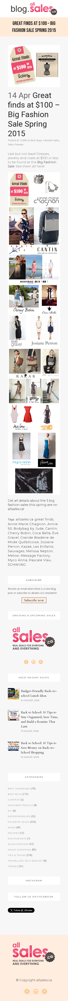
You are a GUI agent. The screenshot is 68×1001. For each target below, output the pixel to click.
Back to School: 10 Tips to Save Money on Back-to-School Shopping (38, 748)
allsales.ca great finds (35, 519)
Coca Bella (41, 533)
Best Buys (36, 140)
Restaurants (17, 838)
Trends (13, 866)
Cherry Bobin (19, 533)
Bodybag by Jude (29, 529)
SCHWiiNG (17, 565)
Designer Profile (20, 805)
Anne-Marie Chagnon (27, 524)
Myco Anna (17, 560)
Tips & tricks (17, 855)
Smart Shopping (19, 849)
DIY (10, 810)
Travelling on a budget (25, 860)
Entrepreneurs (19, 816)
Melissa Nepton (39, 551)
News (11, 827)
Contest (14, 799)
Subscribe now (34, 600)
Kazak (26, 547)
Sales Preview (15, 144)
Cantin (51, 529)
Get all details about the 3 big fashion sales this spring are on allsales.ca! (32, 505)
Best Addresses (19, 788)
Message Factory (35, 556)
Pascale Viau (40, 560)
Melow (13, 556)
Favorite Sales (51, 140)
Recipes (13, 833)
